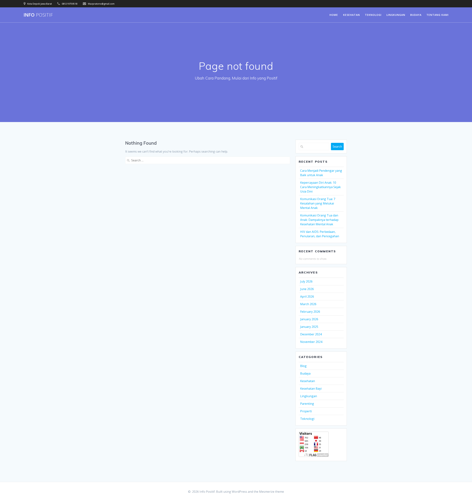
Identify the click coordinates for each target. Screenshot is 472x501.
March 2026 (308, 304)
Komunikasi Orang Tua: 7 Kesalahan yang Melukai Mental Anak (317, 203)
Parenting (307, 404)
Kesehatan (351, 15)
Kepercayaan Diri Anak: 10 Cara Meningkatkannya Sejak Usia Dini (320, 187)
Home (333, 15)
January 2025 (309, 327)
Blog (303, 366)
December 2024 (311, 334)
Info (38, 15)
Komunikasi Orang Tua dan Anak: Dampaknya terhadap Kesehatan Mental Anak (319, 219)
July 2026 (306, 281)
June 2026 (307, 289)
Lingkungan (395, 15)
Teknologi (373, 15)
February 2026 (310, 312)
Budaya (415, 15)
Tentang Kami (437, 15)
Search (337, 146)
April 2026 (307, 296)
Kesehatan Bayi (311, 389)
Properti (306, 411)
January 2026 (309, 319)
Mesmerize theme (271, 492)
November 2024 (311, 342)
